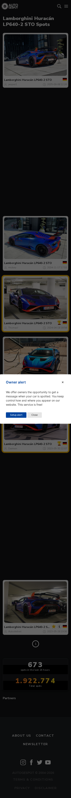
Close (34, 414)
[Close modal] (62, 382)
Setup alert (16, 414)
